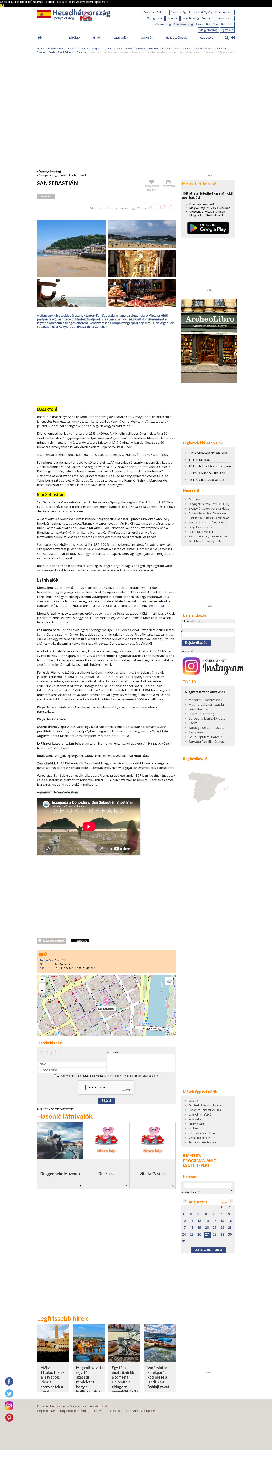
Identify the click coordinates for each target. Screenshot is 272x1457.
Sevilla (51, 51)
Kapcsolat (207, 37)
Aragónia (96, 48)
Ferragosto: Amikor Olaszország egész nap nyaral (218, 513)
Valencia (82, 51)
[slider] (162, 207)
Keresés (147, 37)
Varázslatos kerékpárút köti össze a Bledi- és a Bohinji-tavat (158, 1377)
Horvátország (190, 18)
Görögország (155, 18)
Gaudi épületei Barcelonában (207, 737)
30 (230, 1234)
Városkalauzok (55, 48)
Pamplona (196, 732)
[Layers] (169, 981)
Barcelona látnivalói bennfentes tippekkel (207, 718)
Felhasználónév (190, 621)
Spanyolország (183, 24)
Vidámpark (209, 51)
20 (207, 1228)
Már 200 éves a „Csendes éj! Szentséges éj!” (215, 536)
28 (214, 1234)
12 (199, 1221)
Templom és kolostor (157, 51)
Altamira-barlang (201, 714)
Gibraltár (177, 48)
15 (222, 1221)
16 (230, 1221)
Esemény (94, 51)
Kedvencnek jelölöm (53, 941)
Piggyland (227, 30)
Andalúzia (83, 48)
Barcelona (141, 48)
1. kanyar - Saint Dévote (203, 1133)
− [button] (42, 985)
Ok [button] (2, 5)
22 (222, 1228)
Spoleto (193, 1128)
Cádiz (193, 723)
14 (214, 1221)
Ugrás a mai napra (208, 1249)
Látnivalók (121, 37)
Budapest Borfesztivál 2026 (205, 1110)
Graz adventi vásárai (201, 531)
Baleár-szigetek (124, 48)
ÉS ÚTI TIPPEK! (196, 1165)
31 (184, 1241)
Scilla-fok (194, 1100)
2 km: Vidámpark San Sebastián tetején (217, 453)
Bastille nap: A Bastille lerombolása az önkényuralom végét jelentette (230, 518)
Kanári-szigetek (193, 48)
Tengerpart (177, 51)
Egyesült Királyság (200, 12)
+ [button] (42, 979)
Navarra (41, 51)
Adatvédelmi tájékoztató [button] (92, 2)
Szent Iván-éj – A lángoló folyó (207, 541)
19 (199, 1228)
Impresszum (46, 1411)
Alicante (70, 48)
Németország (224, 18)
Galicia (166, 48)
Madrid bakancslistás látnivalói (207, 704)
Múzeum (124, 51)
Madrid (41, 48)
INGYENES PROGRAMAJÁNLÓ (199, 1158)
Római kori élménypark (202, 1142)
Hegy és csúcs (109, 51)
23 (230, 1228)
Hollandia (172, 18)
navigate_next (232, 1191)
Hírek (96, 37)
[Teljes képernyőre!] (42, 991)
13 (207, 1221)
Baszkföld (154, 48)
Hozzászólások (176, 37)
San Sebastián (199, 709)
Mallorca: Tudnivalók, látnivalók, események (207, 700)
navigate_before (185, 1201)
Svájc (199, 24)
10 (184, 1221)
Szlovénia (227, 24)
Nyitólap (74, 37)
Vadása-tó (195, 1119)
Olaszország (163, 24)
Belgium (162, 12)
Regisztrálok (188, 651)
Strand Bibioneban (200, 1137)
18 (192, 1228)
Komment (113, 1052)
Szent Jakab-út (66, 51)
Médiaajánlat (109, 1411)
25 (192, 1234)
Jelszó (184, 630)
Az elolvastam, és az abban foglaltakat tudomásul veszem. (107, 1075)
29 (222, 1234)
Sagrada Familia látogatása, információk (207, 741)
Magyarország (208, 30)
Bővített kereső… (191, 1192)
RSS (126, 1411)
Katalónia (222, 48)
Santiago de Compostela (206, 728)
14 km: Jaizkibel (200, 459)
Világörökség (225, 51)
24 (184, 1234)
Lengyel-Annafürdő (200, 1114)
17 (184, 1228)
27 (207, 1234)
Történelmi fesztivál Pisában (205, 1105)
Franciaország (224, 12)
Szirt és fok (138, 51)
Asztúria (108, 48)
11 (192, 1221)
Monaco (207, 18)
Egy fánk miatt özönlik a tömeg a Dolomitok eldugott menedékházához (126, 1379)
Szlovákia (212, 24)
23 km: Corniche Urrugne (207, 473)
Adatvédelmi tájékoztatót (76, 1075)
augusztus (198, 1202)
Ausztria (149, 12)
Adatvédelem (144, 1411)
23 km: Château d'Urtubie (207, 479)
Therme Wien (197, 1124)
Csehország (178, 12)
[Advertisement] (106, 368)
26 (199, 1234)
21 (214, 1228)
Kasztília (209, 48)
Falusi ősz (194, 499)
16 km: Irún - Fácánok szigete (210, 466)
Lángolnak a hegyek (200, 527)
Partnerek (87, 1411)
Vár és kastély (193, 51)
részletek (156, 605)
